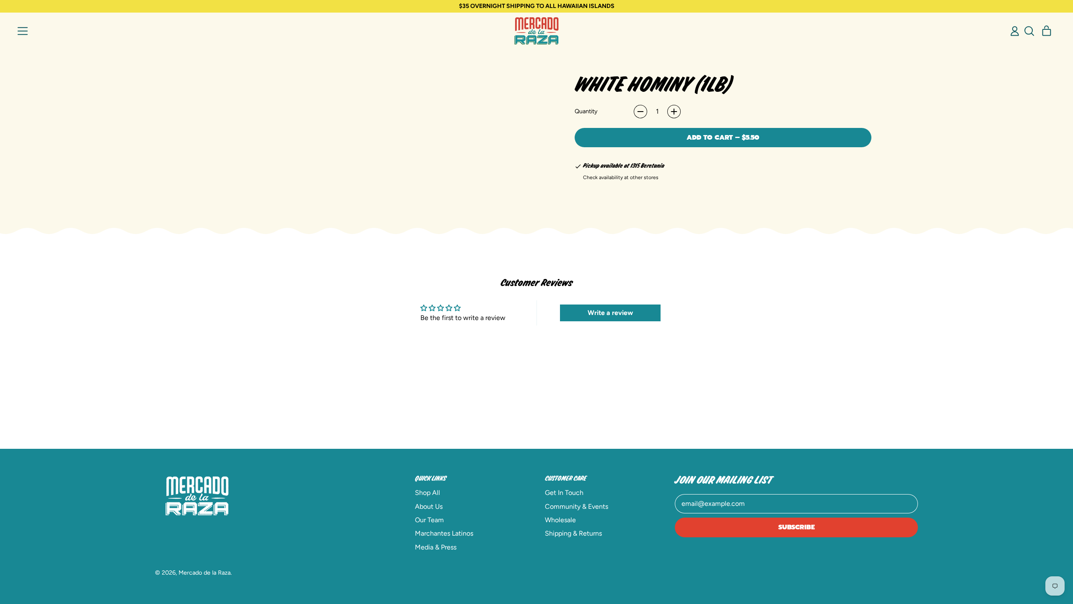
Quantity (586, 111)
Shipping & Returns (573, 533)
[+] (674, 111)
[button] (1029, 31)
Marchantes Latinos (444, 533)
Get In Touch (564, 493)
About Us (429, 506)
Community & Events (576, 506)
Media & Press (435, 547)
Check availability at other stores (620, 177)
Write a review (610, 313)
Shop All (427, 493)
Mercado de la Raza (205, 572)
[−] (640, 111)
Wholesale (560, 520)
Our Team (429, 520)
